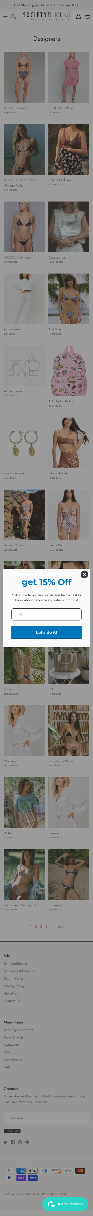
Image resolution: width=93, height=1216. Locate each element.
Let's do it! (46, 632)
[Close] (84, 574)
